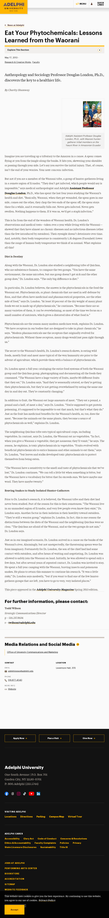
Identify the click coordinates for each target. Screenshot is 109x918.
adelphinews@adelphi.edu (20, 671)
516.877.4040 (15, 680)
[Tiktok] (24, 793)
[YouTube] (31, 794)
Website (12, 689)
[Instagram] (18, 793)
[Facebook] (7, 794)
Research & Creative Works (18, 62)
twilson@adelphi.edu (22, 622)
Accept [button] (14, 910)
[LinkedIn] (38, 793)
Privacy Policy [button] (47, 900)
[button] (81, 4)
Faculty (36, 62)
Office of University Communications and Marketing (32, 652)
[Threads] (12, 793)
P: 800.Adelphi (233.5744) (22, 784)
